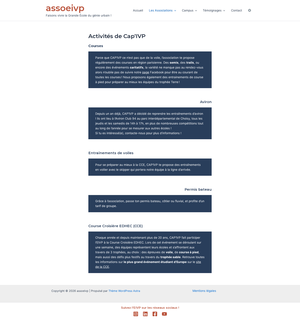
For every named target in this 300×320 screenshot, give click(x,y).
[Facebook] (154, 314)
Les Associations (161, 10)
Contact (236, 10)
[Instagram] (135, 314)
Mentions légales (204, 291)
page (145, 72)
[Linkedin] (145, 314)
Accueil (138, 10)
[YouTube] (164, 314)
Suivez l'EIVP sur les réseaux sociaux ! (150, 307)
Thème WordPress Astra (124, 291)
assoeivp (65, 8)
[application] (174, 10)
